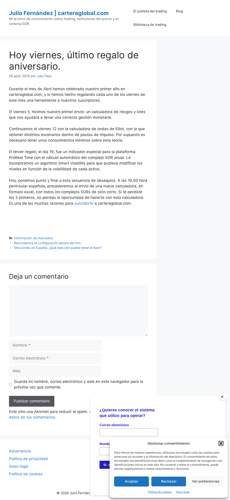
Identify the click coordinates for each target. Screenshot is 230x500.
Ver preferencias (205, 481)
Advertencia (20, 451)
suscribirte (83, 203)
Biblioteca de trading (149, 24)
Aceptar (131, 481)
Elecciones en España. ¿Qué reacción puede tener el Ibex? (57, 248)
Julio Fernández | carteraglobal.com (59, 13)
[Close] (223, 396)
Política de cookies (160, 491)
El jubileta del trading (150, 11)
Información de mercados (33, 238)
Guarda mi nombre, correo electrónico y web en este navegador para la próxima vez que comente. (78, 384)
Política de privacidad (28, 458)
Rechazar (169, 481)
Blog (179, 11)
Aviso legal (183, 491)
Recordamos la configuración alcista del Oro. (48, 243)
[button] (221, 443)
